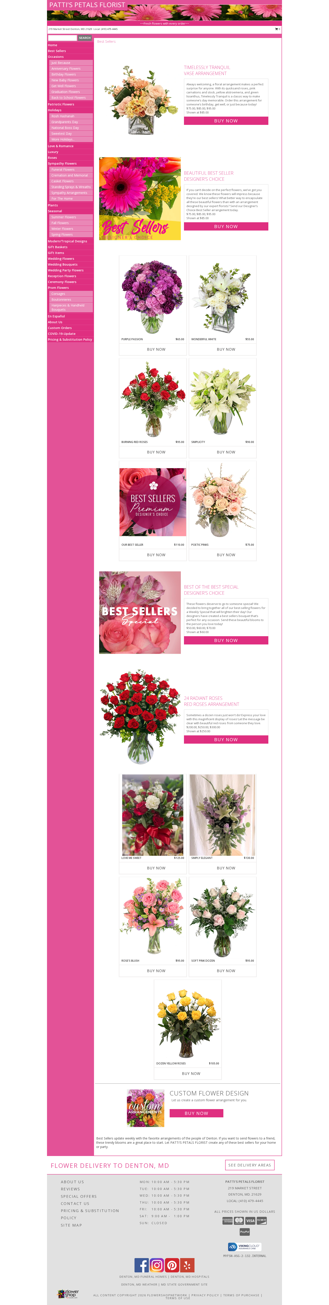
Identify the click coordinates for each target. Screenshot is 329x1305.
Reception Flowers (62, 276)
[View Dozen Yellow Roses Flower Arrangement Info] (187, 1020)
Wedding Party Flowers (65, 270)
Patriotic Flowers (61, 104)
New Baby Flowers (65, 80)
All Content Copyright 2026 (119, 1295)
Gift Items (56, 253)
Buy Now (226, 121)
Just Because (60, 63)
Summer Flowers (63, 217)
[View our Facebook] (142, 1271)
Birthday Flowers (63, 74)
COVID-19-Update (61, 333)
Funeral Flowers (63, 169)
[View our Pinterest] (172, 1271)
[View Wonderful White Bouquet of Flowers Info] (222, 296)
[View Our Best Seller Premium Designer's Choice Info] (152, 502)
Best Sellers (57, 51)
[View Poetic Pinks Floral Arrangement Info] (222, 502)
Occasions (56, 57)
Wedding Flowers (61, 258)
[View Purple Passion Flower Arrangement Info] (152, 296)
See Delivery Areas (250, 1165)
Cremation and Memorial (69, 175)
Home (52, 45)
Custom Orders (60, 328)
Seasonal (55, 211)
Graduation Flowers (65, 92)
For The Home (62, 198)
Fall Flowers (60, 223)
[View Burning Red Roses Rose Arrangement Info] (152, 399)
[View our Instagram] (157, 1271)
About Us (55, 322)
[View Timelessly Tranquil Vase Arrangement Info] (140, 93)
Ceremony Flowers (62, 282)
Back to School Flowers (68, 97)
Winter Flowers (62, 229)
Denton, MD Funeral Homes (143, 1277)
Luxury (53, 152)
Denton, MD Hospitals (190, 1277)
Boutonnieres (61, 299)
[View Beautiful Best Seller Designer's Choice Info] (140, 199)
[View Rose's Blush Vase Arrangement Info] (152, 917)
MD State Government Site (184, 1284)
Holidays (54, 110)
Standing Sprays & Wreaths (71, 187)
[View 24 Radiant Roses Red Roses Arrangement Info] (140, 718)
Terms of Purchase (241, 1295)
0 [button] (279, 29)
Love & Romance (60, 146)
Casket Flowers (62, 181)
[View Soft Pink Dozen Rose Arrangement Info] (222, 918)
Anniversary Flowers (66, 68)
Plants (53, 205)
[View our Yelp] (187, 1271)
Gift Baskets (57, 247)
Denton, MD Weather (139, 1284)
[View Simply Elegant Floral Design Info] (222, 815)
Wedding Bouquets (62, 264)
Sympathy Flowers (62, 163)
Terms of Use (178, 1298)
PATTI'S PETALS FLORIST (87, 4)
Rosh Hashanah (62, 116)
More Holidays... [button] (63, 139)
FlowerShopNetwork (167, 1295)
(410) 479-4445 (109, 29)
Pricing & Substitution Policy (70, 339)
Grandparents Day (64, 122)
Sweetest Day (61, 133)
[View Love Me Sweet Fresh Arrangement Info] (152, 815)
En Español (56, 316)
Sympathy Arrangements (69, 193)
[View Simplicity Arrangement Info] (222, 399)
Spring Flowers (62, 234)
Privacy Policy (205, 1295)
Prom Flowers (58, 287)
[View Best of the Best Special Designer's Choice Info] (140, 613)
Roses (52, 157)
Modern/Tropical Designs (67, 241)
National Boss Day (65, 128)
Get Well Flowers (63, 86)
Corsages (58, 294)
